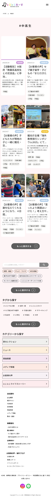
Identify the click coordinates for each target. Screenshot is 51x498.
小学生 (30, 99)
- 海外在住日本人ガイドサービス (17, 437)
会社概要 (10, 397)
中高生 (12, 13)
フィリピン (40, 95)
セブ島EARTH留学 (33, 91)
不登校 (12, 229)
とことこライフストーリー (15, 466)
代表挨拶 (10, 404)
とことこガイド (7, 160)
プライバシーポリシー (24, 475)
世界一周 (30, 157)
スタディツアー (32, 161)
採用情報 (10, 407)
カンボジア (36, 164)
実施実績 (10, 410)
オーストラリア (14, 164)
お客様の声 (10, 456)
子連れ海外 (31, 95)
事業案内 (10, 423)
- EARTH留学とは (12, 427)
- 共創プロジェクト (13, 447)
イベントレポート (13, 463)
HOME (4, 13)
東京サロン (10, 400)
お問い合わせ (25, 478)
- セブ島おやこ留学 (13, 434)
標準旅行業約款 (11, 475)
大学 (29, 164)
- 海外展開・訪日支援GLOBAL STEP (19, 444)
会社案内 (10, 393)
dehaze (47, 4)
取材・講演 (10, 416)
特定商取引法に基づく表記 (41, 475)
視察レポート (11, 460)
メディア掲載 (11, 413)
